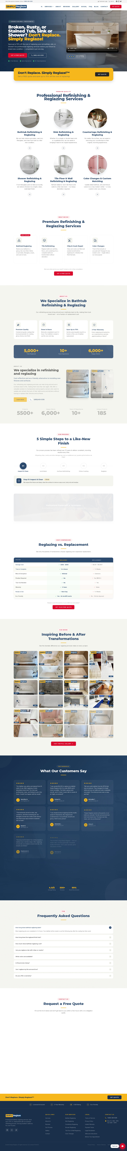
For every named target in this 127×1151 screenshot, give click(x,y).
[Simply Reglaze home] (16, 6)
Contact (47, 1133)
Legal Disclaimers (90, 1130)
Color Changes (69, 1133)
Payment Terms (89, 1127)
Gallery (47, 1130)
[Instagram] (118, 1)
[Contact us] (122, 1146)
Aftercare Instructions (91, 1133)
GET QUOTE (102, 74)
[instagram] (11, 1130)
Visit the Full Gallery (62, 743)
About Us (48, 1121)
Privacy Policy (89, 1121)
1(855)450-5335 (39, 399)
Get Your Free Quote (63, 607)
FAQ (90, 6)
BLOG (96, 6)
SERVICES (48, 6)
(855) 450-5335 (38, 55)
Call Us (112, 1)
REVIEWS (66, 6)
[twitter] (16, 1130)
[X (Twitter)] (120, 1)
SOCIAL (84, 6)
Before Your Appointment (92, 1137)
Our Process (48, 1127)
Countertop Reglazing (71, 1124)
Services (47, 1118)
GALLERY (75, 6)
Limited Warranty (90, 1124)
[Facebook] (116, 1)
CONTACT (104, 6)
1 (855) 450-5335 (28, 1)
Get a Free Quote (17, 55)
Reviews (47, 1124)
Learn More (20, 399)
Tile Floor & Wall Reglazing (73, 1130)
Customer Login (103, 1)
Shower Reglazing (70, 1127)
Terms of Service (90, 1118)
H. (42, 6)
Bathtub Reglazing (70, 1118)
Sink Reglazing (69, 1121)
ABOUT (58, 6)
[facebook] (7, 1130)
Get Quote (115, 6)
